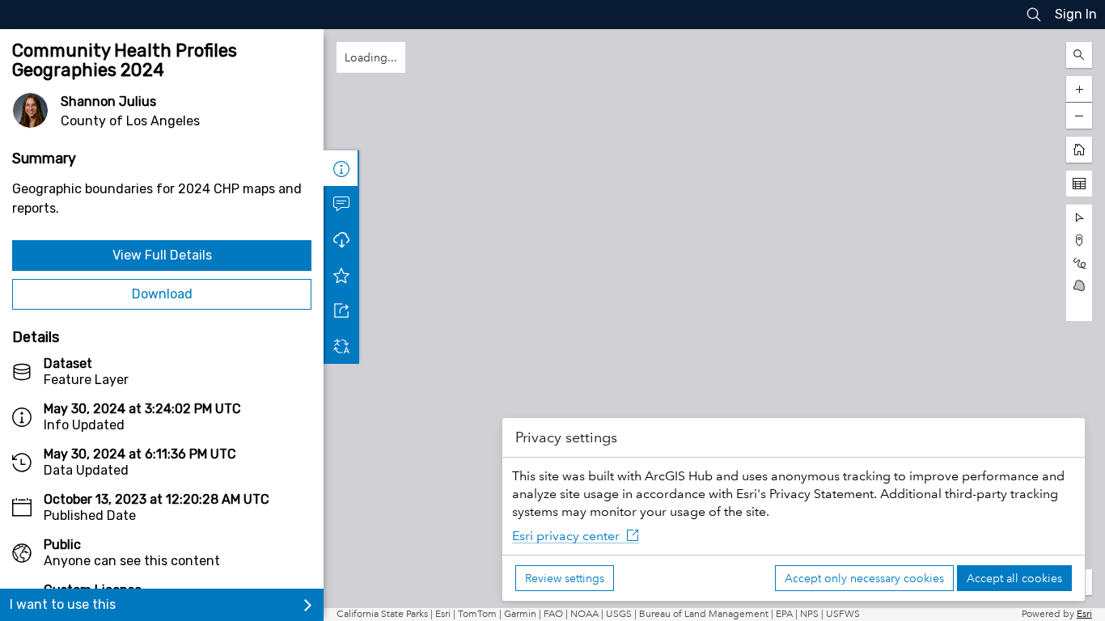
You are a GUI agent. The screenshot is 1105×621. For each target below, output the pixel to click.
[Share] (341, 310)
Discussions (341, 204)
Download (162, 294)
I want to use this (63, 604)
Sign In (1076, 14)
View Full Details (162, 255)
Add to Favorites (341, 275)
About (341, 168)
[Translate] (341, 346)
